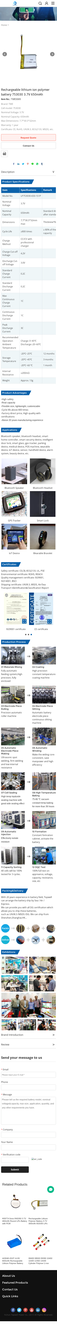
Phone (4, 1082)
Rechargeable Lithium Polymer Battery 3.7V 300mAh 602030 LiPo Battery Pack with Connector (40, 1221)
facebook (13, 163)
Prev (4, 54)
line (32, 163)
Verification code (10, 1154)
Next (52, 54)
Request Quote (28, 137)
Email (4, 1069)
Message (6, 1094)
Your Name (7, 1142)
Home (4, 25)
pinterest (27, 163)
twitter (23, 163)
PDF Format (4, 153)
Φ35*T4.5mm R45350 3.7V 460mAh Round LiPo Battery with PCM (14, 1221)
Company (7, 1129)
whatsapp (37, 163)
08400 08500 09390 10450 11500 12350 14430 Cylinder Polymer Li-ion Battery (40, 1261)
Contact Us (28, 145)
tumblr (42, 163)
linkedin (18, 163)
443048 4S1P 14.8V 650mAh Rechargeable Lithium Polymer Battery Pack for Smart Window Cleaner (12, 1261)
